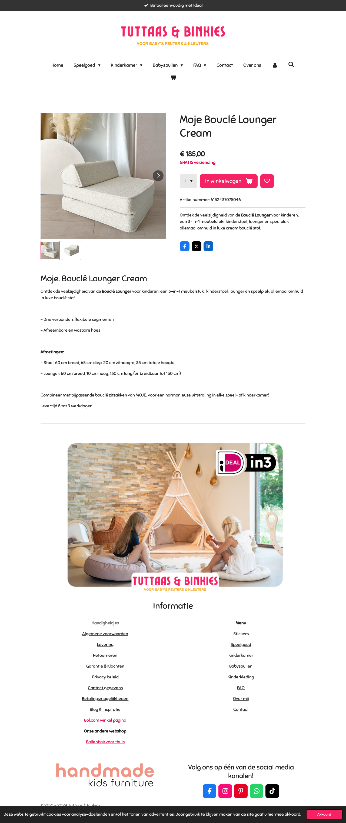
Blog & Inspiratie (105, 709)
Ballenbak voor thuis (105, 742)
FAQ (241, 688)
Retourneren (105, 655)
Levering (105, 644)
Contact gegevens (105, 688)
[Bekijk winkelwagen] (173, 78)
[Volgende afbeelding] (158, 175)
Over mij (241, 698)
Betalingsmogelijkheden (105, 698)
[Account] (275, 65)
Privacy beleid (105, 677)
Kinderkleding (241, 677)
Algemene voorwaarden (105, 634)
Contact (241, 709)
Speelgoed (241, 644)
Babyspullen (240, 666)
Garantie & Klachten (105, 666)
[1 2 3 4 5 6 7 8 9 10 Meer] (188, 181)
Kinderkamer (240, 655)
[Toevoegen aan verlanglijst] (267, 181)
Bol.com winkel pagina (105, 720)
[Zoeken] (291, 65)
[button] (50, 250)
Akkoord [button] (324, 814)
